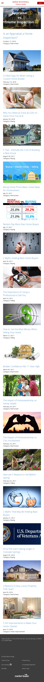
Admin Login (25, 668)
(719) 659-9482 (7, 640)
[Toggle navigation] (2, 3)
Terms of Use (5, 660)
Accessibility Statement (28, 665)
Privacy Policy (26, 660)
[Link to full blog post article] (22, 18)
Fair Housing (5, 665)
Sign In (40, 3)
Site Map (4, 668)
